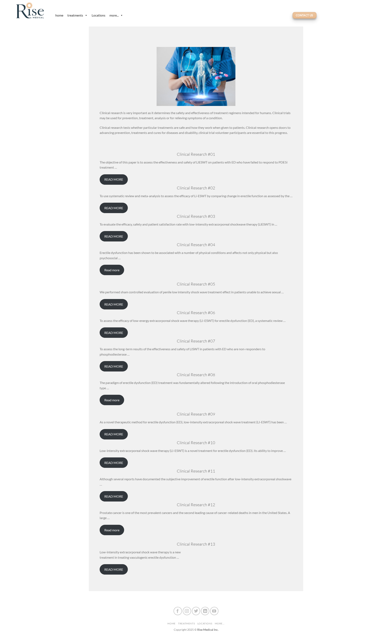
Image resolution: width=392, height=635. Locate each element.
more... (114, 15)
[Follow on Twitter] (196, 611)
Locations (98, 15)
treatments (75, 15)
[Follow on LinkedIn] (205, 611)
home (59, 15)
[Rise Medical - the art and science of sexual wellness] (31, 10)
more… (220, 623)
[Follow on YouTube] (214, 611)
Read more (111, 270)
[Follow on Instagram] (187, 611)
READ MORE (113, 179)
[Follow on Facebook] (178, 611)
